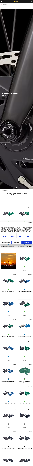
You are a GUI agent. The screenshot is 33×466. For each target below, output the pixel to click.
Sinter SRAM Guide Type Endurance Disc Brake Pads (25, 291)
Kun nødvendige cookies (6, 242)
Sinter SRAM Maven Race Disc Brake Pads (24, 381)
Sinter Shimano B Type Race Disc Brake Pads (25, 403)
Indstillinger (28, 239)
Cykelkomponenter (5, 190)
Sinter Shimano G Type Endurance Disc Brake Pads (25, 246)
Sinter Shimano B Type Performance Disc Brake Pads (25, 426)
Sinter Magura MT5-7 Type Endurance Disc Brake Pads (8, 403)
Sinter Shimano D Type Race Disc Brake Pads (8, 291)
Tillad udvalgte (16, 242)
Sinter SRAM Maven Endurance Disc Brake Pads (24, 336)
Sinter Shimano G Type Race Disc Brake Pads (8, 336)
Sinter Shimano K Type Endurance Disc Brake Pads (8, 381)
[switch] (12, 236)
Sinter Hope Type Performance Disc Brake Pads (8, 448)
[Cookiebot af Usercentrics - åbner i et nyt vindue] (28, 222)
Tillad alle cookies (27, 242)
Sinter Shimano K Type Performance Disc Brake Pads (25, 448)
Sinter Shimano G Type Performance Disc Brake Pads (8, 426)
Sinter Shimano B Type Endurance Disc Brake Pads (8, 246)
